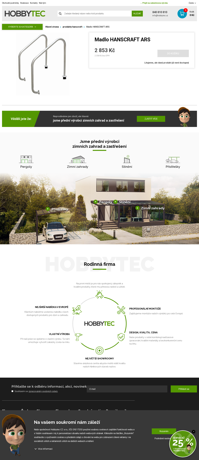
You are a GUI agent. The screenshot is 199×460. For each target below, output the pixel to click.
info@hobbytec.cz (160, 15)
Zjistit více (151, 118)
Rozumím (163, 431)
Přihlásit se (183, 389)
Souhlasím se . (36, 391)
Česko (191, 3)
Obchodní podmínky (10, 3)
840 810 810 (159, 12)
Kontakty (34, 3)
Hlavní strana (52, 27)
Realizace (24, 3)
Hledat (137, 13)
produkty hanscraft (72, 27)
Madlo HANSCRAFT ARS (98, 27)
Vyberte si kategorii (20, 27)
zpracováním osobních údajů (43, 391)
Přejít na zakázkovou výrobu (154, 3)
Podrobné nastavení (163, 438)
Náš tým (42, 3)
